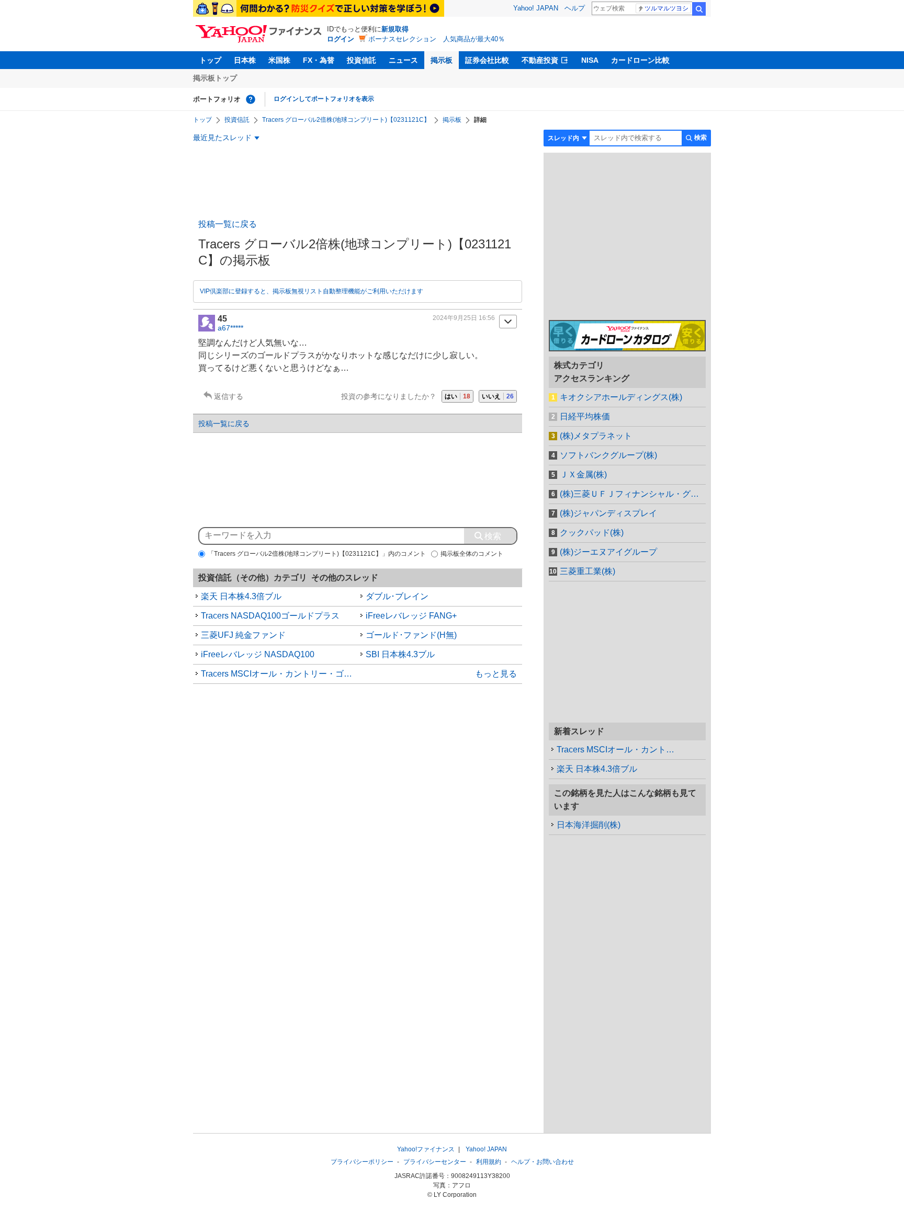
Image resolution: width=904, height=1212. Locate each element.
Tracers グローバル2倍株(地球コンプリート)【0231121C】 (346, 119)
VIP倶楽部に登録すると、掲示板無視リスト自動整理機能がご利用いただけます (311, 291)
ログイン (340, 39)
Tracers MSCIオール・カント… (615, 749)
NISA (589, 60)
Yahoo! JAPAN (535, 8)
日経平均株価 (585, 416)
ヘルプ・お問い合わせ (542, 1161)
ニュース (403, 60)
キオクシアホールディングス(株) (621, 397)
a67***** (230, 327)
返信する (228, 396)
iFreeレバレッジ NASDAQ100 (257, 654)
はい (457, 396)
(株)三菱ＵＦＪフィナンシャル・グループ (633, 493)
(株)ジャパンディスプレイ (608, 513)
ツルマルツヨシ (666, 8)
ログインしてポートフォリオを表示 (324, 98)
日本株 (245, 60)
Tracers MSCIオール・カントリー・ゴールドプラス (279, 673)
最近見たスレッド (222, 137)
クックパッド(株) (592, 532)
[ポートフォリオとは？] (250, 99)
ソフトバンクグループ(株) (608, 455)
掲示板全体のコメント (471, 553)
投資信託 (361, 60)
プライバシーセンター (434, 1161)
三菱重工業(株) (587, 571)
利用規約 (488, 1161)
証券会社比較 (487, 60)
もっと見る (496, 673)
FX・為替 (318, 60)
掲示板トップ (215, 78)
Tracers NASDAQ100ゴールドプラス (270, 615)
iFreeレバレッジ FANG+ (411, 615)
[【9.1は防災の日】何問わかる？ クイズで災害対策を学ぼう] (318, 8)
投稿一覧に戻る (227, 224)
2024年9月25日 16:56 (464, 318)
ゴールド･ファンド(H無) (411, 635)
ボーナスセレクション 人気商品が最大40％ (436, 39)
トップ (210, 60)
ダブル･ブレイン (397, 596)
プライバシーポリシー (362, 1161)
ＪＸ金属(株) (583, 474)
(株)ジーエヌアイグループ (608, 551)
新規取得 (395, 29)
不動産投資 (540, 60)
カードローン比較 (640, 60)
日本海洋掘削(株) (588, 824)
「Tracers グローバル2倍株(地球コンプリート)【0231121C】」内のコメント (317, 553)
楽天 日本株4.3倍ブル (241, 596)
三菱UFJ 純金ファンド (243, 635)
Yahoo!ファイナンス (426, 1149)
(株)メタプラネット (596, 435)
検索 (699, 9)
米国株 (279, 60)
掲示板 (442, 60)
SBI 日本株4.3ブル (400, 654)
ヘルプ (574, 8)
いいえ (498, 396)
